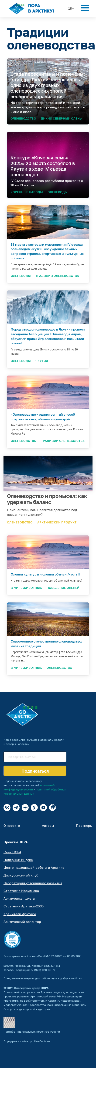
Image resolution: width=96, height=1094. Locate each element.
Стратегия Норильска (21, 891)
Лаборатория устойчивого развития (32, 883)
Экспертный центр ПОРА (31, 988)
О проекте (11, 825)
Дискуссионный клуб (20, 875)
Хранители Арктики (19, 914)
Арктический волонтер (22, 922)
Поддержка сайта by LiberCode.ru (26, 1041)
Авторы (48, 825)
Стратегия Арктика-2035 (23, 906)
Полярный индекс (18, 860)
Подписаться (35, 771)
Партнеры (84, 825)
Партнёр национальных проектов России (31, 1031)
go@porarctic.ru (71, 978)
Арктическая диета (19, 898)
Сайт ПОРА (12, 852)
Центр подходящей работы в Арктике (33, 867)
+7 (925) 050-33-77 (43, 970)
